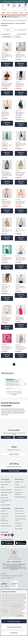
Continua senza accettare (14, 627)
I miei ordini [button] (21, 437)
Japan (19, 559)
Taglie (2, 487)
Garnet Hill (19, 575)
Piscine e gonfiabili (5, 504)
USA (8, 559)
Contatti (17, 484)
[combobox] (12, 9)
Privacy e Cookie (19, 511)
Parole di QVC (4, 484)
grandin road (3, 577)
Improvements (10, 577)
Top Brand (15, 12)
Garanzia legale (19, 528)
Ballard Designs (7, 575)
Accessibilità (18, 523)
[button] (3, 6)
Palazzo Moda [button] (7, 36)
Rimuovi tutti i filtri (21, 34)
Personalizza (14, 633)
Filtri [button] (8, 30)
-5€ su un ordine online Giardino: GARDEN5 (13, 1)
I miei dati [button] (7, 437)
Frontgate (14, 575)
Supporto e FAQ (19, 481)
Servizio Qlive (18, 526)
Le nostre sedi (4, 523)
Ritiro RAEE (18, 489)
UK (11, 559)
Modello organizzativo (6, 526)
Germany (15, 559)
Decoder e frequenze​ (20, 497)
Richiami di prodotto (20, 487)
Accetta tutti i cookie (14, 621)
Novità (8, 12)
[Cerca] (25, 9)
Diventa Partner (5, 513)
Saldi (3, 12)
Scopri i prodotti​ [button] (14, 454)
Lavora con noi (4, 516)
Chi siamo (3, 511)
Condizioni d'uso (19, 513)
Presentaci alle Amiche (6, 492)
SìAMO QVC (4, 495)
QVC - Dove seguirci (6, 481)
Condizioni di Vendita (20, 516)
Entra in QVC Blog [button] (14, 471)
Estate (21, 12)
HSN (2, 575)
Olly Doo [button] (17, 36)
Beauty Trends (4, 497)
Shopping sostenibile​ (6, 489)
